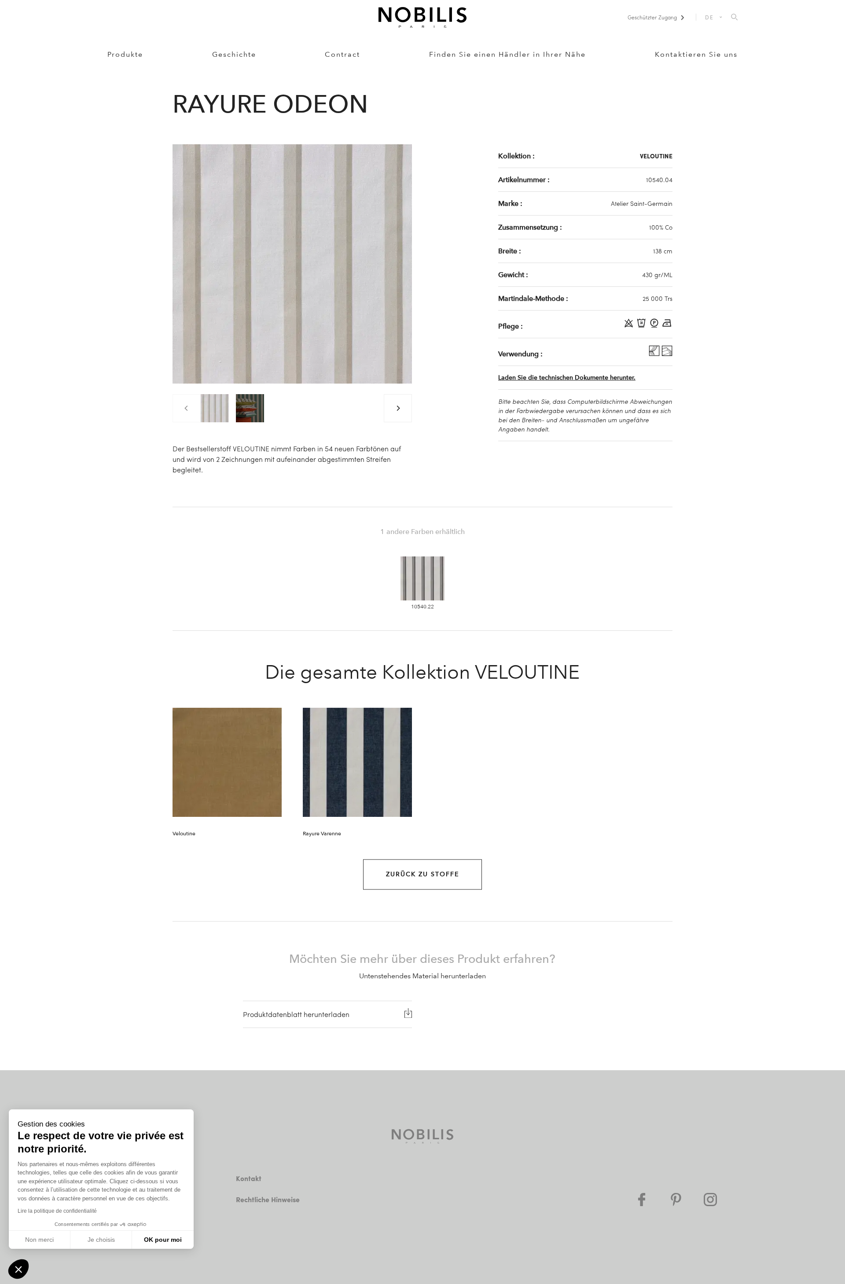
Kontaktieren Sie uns (696, 54)
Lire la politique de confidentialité (57, 1211)
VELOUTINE (656, 155)
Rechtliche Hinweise (268, 1199)
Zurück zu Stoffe (422, 874)
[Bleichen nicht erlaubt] (629, 326)
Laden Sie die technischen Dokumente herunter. (567, 377)
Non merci (39, 1239)
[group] (215, 408)
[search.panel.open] (734, 18)
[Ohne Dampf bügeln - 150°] (666, 326)
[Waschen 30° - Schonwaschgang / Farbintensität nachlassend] (642, 326)
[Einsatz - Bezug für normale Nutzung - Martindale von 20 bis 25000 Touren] (666, 353)
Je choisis (101, 1239)
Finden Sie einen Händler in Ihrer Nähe (507, 54)
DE (709, 17)
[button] (18, 1269)
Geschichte (234, 54)
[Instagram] (710, 1199)
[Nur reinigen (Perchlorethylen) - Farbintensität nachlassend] (655, 326)
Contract (342, 54)
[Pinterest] (676, 1199)
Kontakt (248, 1178)
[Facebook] (641, 1199)
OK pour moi (163, 1239)
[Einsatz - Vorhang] (655, 353)
